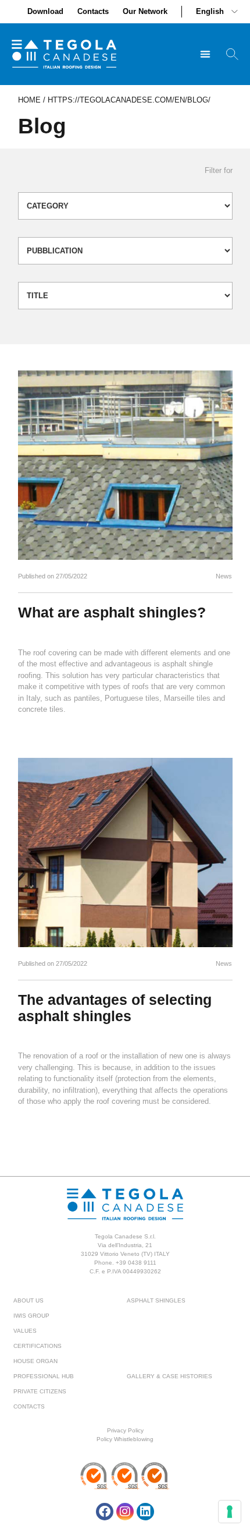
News (224, 576)
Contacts (93, 11)
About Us (28, 1300)
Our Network (145, 11)
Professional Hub (43, 1376)
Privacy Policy (125, 1430)
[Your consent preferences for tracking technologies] (230, 1512)
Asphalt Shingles (156, 1300)
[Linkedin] (145, 1511)
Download (45, 11)
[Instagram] (125, 1511)
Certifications (37, 1346)
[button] (205, 54)
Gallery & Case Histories (169, 1376)
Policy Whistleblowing (125, 1439)
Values (25, 1331)
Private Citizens (39, 1391)
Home (29, 100)
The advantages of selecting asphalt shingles (115, 1007)
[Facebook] (104, 1511)
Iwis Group (31, 1315)
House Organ (35, 1361)
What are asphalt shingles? (112, 612)
